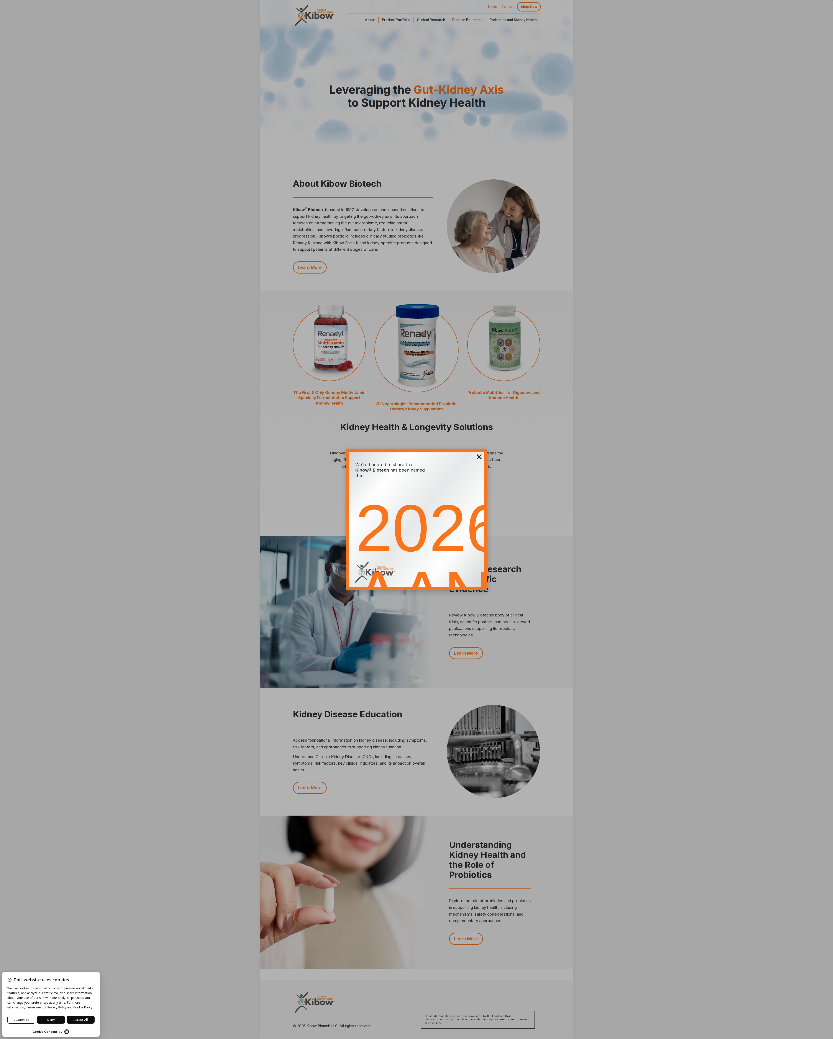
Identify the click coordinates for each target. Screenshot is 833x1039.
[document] (416, 519)
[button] (479, 456)
